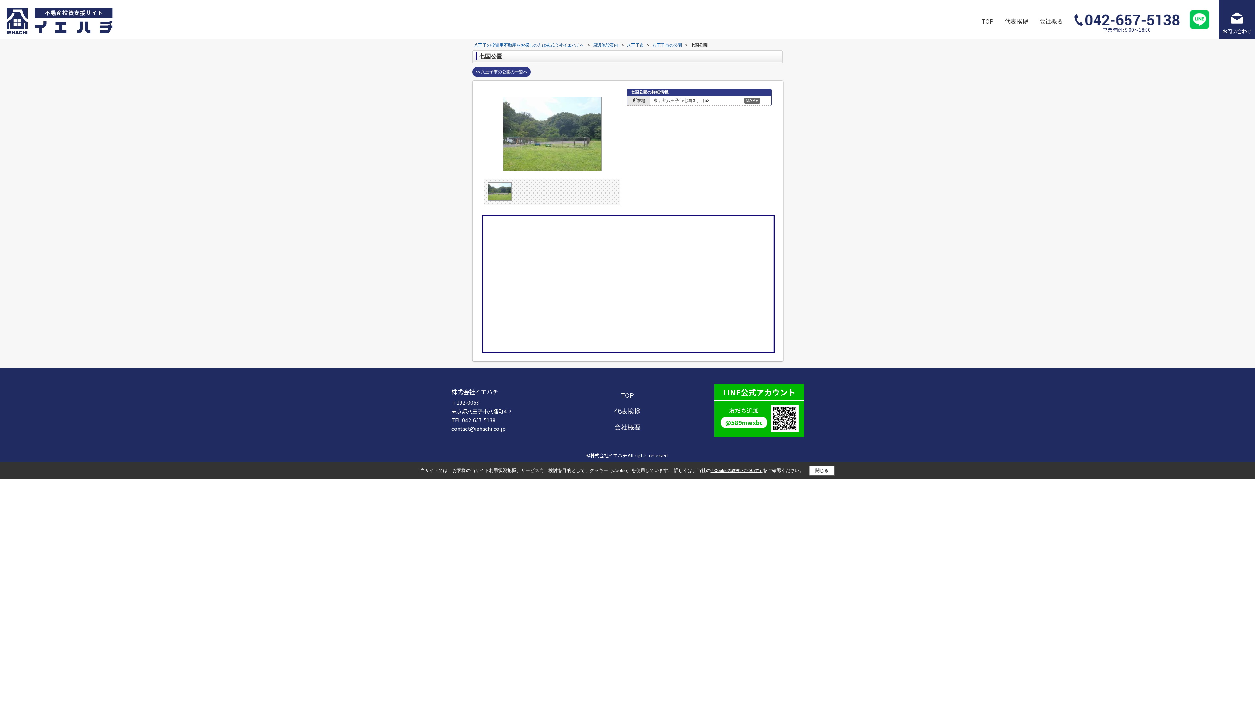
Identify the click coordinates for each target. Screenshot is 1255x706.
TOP (988, 21)
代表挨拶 (1016, 21)
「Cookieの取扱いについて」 (737, 470)
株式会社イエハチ (474, 391)
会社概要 (1051, 21)
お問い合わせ (1237, 31)
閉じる (821, 470)
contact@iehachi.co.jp (478, 428)
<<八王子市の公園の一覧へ (501, 71)
